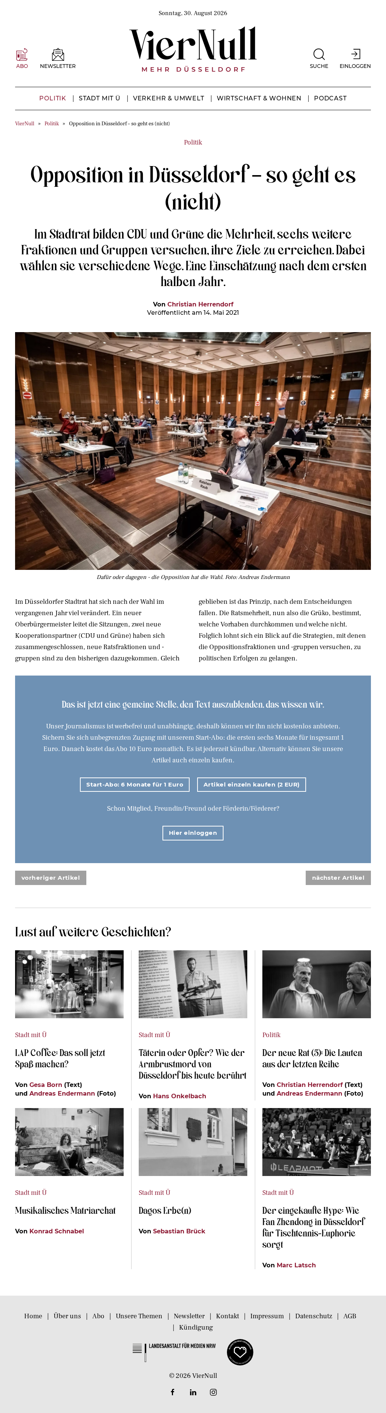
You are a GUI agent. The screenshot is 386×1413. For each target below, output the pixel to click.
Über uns (67, 1316)
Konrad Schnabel (56, 1231)
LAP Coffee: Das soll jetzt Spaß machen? (60, 1058)
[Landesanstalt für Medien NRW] (174, 1352)
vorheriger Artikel (50, 877)
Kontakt (227, 1316)
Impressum (267, 1316)
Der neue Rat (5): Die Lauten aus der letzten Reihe (312, 1058)
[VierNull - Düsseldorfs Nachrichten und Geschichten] (192, 49)
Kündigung (196, 1327)
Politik (52, 98)
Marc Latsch (296, 1265)
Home (33, 1316)
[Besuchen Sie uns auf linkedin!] (193, 1392)
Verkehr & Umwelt (168, 98)
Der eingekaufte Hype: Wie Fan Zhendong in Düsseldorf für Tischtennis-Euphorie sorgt (313, 1227)
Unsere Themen (139, 1316)
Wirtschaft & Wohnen (259, 98)
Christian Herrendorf (200, 304)
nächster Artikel (338, 877)
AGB (349, 1316)
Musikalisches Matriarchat (65, 1210)
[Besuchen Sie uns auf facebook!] (172, 1392)
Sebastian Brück (179, 1231)
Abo (98, 1316)
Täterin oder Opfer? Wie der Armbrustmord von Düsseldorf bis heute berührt (193, 1064)
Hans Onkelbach (179, 1096)
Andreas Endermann (62, 1093)
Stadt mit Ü (100, 98)
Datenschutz (313, 1316)
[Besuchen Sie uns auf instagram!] (213, 1392)
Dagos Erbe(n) (165, 1210)
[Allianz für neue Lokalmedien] (240, 1352)
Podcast (330, 98)
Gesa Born (45, 1084)
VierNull (24, 123)
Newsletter (189, 1316)
